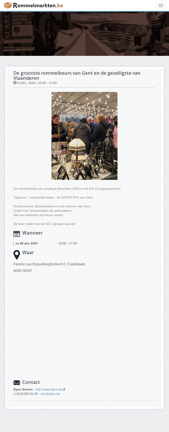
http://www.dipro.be (49, 389)
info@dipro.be (50, 394)
